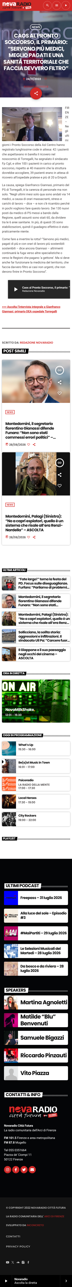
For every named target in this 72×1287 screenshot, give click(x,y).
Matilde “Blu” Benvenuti (38, 1020)
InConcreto (35, 1225)
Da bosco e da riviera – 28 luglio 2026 (42, 968)
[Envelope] (32, 1169)
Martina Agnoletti (43, 1002)
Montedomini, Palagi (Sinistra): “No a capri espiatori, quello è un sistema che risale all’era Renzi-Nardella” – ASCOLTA (34, 523)
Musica (11, 697)
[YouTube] (7, 1263)
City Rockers (27, 816)
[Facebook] (28, 1263)
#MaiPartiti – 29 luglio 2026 (43, 933)
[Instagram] (7, 1169)
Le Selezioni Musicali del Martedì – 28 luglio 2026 (40, 951)
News (36, 27)
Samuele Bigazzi (42, 1038)
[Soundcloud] (18, 1263)
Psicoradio (26, 780)
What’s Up (25, 745)
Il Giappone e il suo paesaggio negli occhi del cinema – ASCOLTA (42, 653)
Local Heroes (27, 798)
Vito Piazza (34, 1073)
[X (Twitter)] (12, 1263)
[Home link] (17, 5)
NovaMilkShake (19, 709)
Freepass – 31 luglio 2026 (41, 897)
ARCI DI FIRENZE (54, 1216)
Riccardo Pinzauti (43, 1055)
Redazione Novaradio (36, 343)
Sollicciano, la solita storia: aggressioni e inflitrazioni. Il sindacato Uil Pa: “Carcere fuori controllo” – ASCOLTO (43, 638)
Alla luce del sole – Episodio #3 (43, 915)
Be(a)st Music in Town (34, 763)
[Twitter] (24, 1169)
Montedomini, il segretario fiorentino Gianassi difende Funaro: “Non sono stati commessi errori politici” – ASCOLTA (29, 433)
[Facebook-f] (15, 1169)
